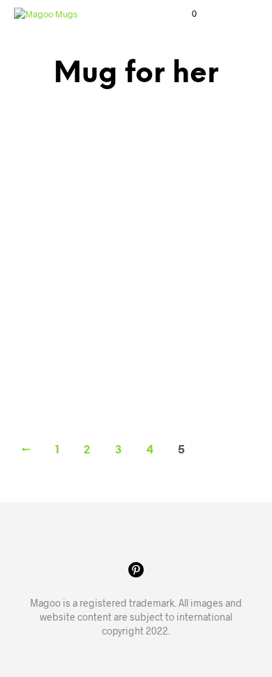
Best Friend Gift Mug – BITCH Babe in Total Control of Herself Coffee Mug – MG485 (185, 328)
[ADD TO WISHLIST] (120, 298)
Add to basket (59, 369)
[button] (185, 14)
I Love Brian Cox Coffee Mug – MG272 (58, 315)
